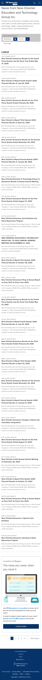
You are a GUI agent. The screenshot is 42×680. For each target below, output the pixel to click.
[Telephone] (34, 3)
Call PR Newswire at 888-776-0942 (21, 665)
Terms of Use (6, 672)
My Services (20, 660)
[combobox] (22, 39)
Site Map (15, 674)
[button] (15, 39)
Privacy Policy (16, 672)
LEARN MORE (21, 626)
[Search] (39, 3)
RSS (21, 674)
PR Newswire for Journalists (17, 608)
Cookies (27, 674)
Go (27, 39)
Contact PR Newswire (20, 651)
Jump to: (10, 36)
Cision (24, 677)
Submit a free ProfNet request (14, 618)
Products (20, 654)
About (20, 657)
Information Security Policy (31, 672)
